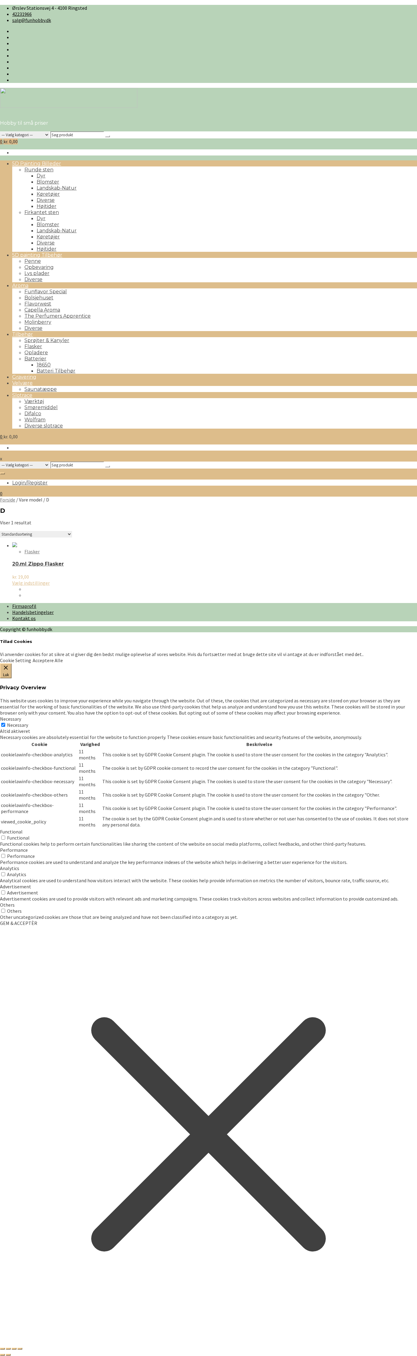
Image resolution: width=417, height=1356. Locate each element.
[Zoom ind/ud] (2, 1349)
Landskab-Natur (57, 188)
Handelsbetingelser (33, 612)
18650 (44, 365)
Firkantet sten (41, 212)
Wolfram (34, 420)
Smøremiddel (41, 407)
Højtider (46, 206)
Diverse (46, 200)
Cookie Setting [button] (15, 660)
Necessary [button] (10, 719)
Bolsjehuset (38, 298)
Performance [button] (14, 850)
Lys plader (36, 273)
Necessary (17, 725)
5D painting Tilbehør (37, 255)
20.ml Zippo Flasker (38, 564)
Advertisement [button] (15, 886)
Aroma (20, 285)
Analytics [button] (9, 868)
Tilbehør (22, 334)
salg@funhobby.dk (31, 20)
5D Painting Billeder (36, 163)
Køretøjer (48, 194)
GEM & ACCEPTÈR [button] (18, 923)
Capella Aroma (42, 310)
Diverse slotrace (43, 426)
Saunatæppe (40, 389)
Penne (32, 261)
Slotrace (22, 395)
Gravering (24, 377)
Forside (7, 500)
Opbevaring (39, 267)
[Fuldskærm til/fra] (8, 1349)
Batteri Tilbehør (56, 371)
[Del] (14, 1349)
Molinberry (37, 322)
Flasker (33, 346)
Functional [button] (11, 832)
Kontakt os (24, 618)
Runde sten (38, 170)
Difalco (32, 413)
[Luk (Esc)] (19, 1349)
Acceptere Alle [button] (48, 660)
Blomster (48, 182)
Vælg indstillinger (31, 583)
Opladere (36, 352)
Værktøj (34, 401)
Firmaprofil (24, 606)
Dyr (41, 176)
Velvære (22, 383)
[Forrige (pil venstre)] (2, 1355)
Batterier (35, 359)
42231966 (22, 14)
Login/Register (30, 483)
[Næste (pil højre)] (8, 1355)
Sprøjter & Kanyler (46, 340)
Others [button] (7, 905)
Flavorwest (37, 304)
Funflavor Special (45, 291)
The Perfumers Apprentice (57, 316)
